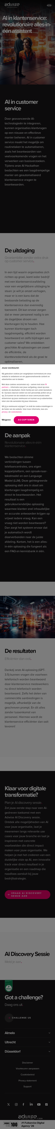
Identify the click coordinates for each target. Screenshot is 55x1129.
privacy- (5, 411)
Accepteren (26, 419)
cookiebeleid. (16, 411)
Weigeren (6, 419)
